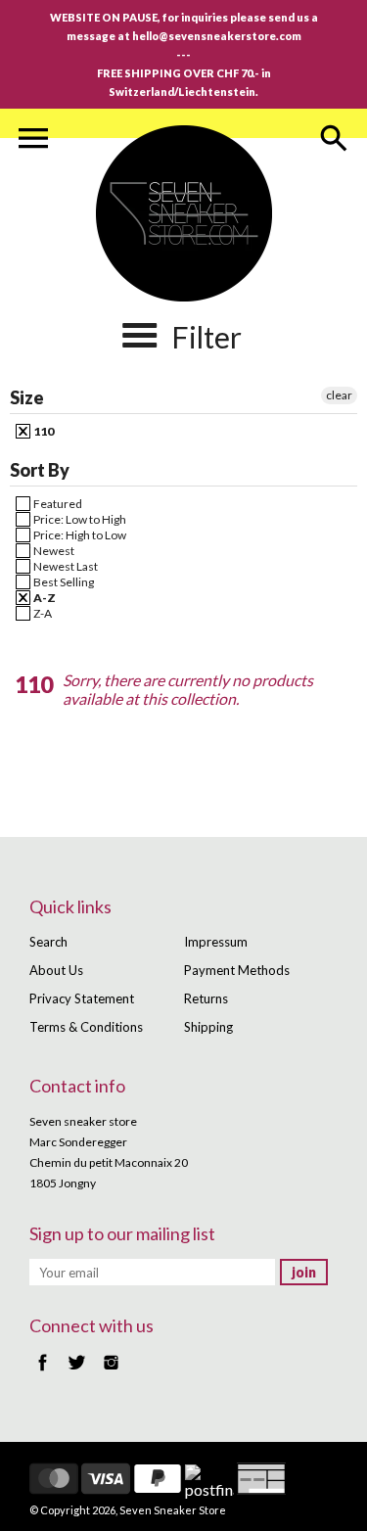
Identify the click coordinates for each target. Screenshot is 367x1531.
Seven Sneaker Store (172, 1510)
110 (42, 431)
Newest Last (64, 566)
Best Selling (62, 582)
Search (48, 942)
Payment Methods (237, 970)
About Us (56, 970)
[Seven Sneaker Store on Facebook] (42, 1372)
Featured (56, 503)
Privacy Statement (81, 998)
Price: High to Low (78, 535)
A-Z (43, 597)
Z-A (41, 613)
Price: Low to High (78, 519)
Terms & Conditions (86, 1027)
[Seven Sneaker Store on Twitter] (77, 1372)
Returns (206, 998)
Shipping (208, 1027)
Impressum (216, 942)
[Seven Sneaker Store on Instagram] (111, 1372)
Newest (52, 550)
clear (339, 395)
